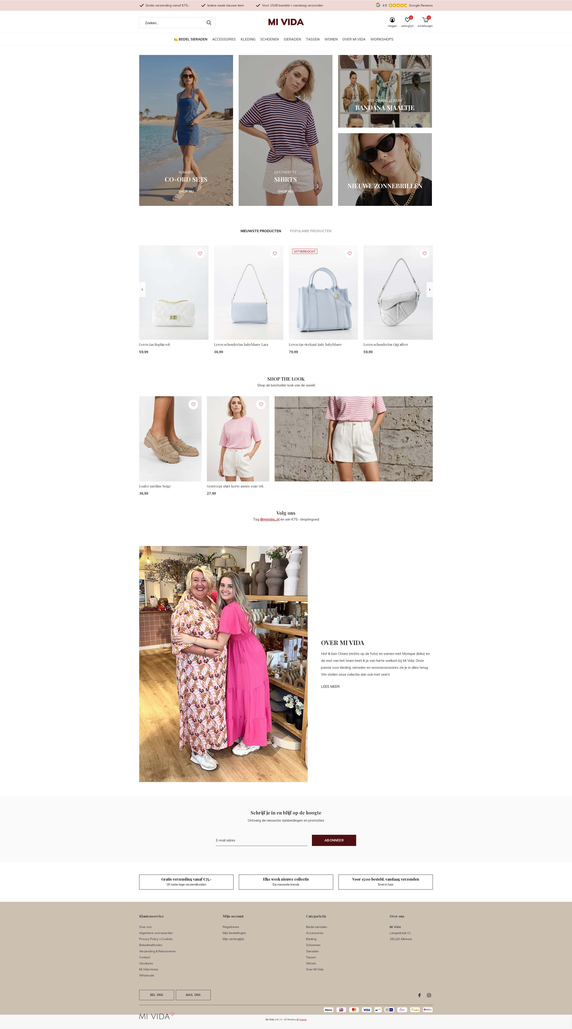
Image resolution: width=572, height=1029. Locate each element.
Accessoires (224, 39)
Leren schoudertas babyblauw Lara (241, 344)
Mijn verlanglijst (233, 939)
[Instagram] (429, 995)
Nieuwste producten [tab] (261, 231)
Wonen (331, 39)
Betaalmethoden (150, 945)
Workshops (381, 39)
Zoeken (209, 22)
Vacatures (146, 963)
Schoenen (269, 39)
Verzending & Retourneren (157, 951)
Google (303, 1019)
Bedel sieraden (193, 39)
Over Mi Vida (354, 39)
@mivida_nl (270, 519)
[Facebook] (419, 995)
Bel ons (156, 995)
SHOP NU (186, 191)
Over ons (145, 927)
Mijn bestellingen (234, 933)
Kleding (248, 39)
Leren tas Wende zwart (534, 499)
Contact (144, 957)
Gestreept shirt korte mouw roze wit (235, 486)
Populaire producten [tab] (310, 231)
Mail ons (193, 995)
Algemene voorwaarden (156, 933)
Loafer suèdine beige (155, 486)
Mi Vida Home (148, 969)
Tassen (313, 39)
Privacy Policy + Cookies (156, 939)
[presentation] (142, 289)
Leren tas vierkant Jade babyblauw (315, 344)
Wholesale (146, 975)
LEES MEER (330, 686)
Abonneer (334, 840)
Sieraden (292, 39)
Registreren (231, 927)
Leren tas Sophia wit (154, 344)
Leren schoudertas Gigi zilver (386, 344)
